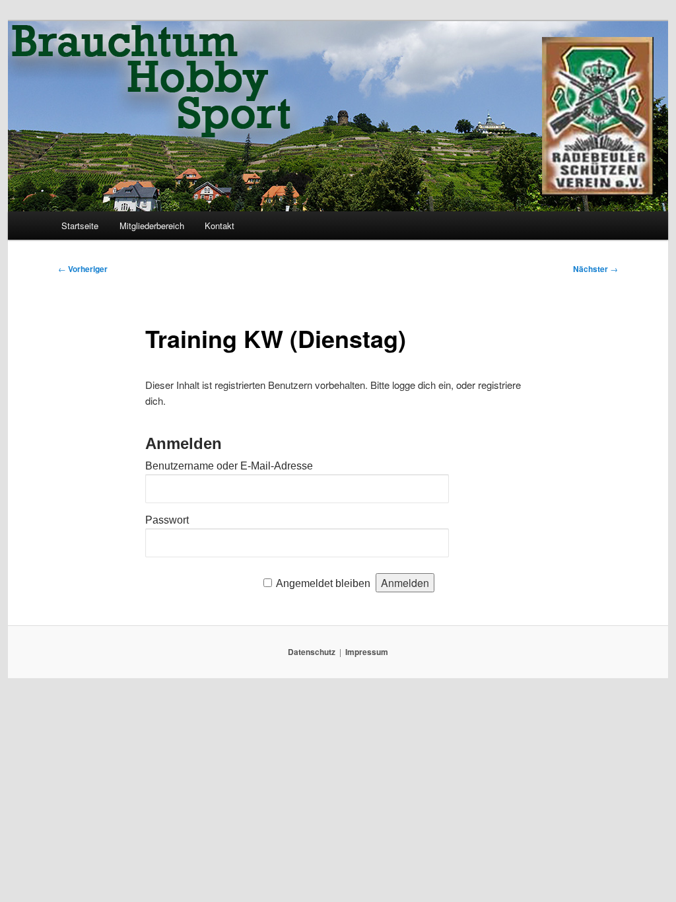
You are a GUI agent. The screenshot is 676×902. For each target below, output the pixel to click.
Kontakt (219, 225)
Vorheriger (83, 269)
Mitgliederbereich (151, 225)
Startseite (79, 225)
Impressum (366, 652)
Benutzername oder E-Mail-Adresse (229, 465)
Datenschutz (311, 652)
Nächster (595, 269)
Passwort (167, 520)
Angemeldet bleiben (323, 583)
